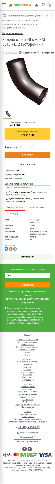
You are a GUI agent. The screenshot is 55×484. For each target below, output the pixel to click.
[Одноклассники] (11, 249)
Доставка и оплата (27, 386)
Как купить (27, 384)
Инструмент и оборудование (27, 347)
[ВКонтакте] (6, 249)
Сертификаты (27, 399)
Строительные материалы (27, 339)
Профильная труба (27, 350)
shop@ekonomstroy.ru (28, 433)
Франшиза (27, 375)
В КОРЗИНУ (27, 155)
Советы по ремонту (27, 414)
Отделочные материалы (28, 342)
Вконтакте (24, 449)
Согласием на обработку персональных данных (25, 321)
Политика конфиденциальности (27, 419)
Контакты (27, 367)
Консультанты (27, 377)
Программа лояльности (27, 392)
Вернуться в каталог (12, 33)
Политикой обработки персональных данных (25, 318)
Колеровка (27, 389)
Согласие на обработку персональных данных (27, 422)
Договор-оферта (28, 416)
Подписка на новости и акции (27, 405)
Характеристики (15, 207)
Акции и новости (27, 372)
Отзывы (27, 411)
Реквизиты (27, 364)
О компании (27, 359)
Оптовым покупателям (27, 394)
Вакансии (27, 369)
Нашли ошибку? (28, 437)
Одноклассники (30, 449)
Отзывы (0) (12, 213)
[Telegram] (15, 249)
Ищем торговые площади (27, 362)
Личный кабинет (36, 5)
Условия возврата (27, 397)
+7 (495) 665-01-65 (29, 427)
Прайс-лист (27, 402)
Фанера (27, 352)
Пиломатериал (27, 344)
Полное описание (36, 207)
